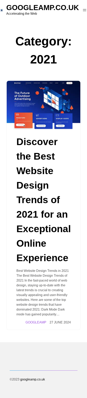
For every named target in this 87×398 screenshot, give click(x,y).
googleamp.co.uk (42, 7)
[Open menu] (84, 10)
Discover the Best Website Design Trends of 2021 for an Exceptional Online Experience (43, 199)
